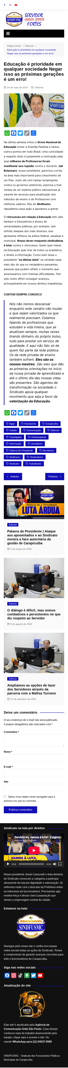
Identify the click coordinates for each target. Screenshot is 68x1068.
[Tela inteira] (60, 864)
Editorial (39, 87)
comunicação (34, 430)
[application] (34, 850)
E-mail (8, 766)
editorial (55, 430)
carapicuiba (52, 423)
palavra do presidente (21, 450)
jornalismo (36, 443)
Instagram (10, 4)
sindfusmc (14, 457)
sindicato (14, 463)
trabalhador (35, 463)
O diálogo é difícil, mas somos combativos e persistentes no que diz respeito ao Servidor (34, 614)
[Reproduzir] (8, 864)
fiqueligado (15, 437)
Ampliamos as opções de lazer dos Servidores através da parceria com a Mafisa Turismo (31, 689)
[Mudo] (54, 864)
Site (6, 781)
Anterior (14, 476)
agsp (12, 423)
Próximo (53, 476)
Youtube (15, 4)
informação (15, 443)
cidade (13, 430)
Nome (8, 751)
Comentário (11, 731)
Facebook (4, 4)
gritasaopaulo (38, 437)
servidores (48, 450)
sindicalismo (36, 457)
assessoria (30, 423)
